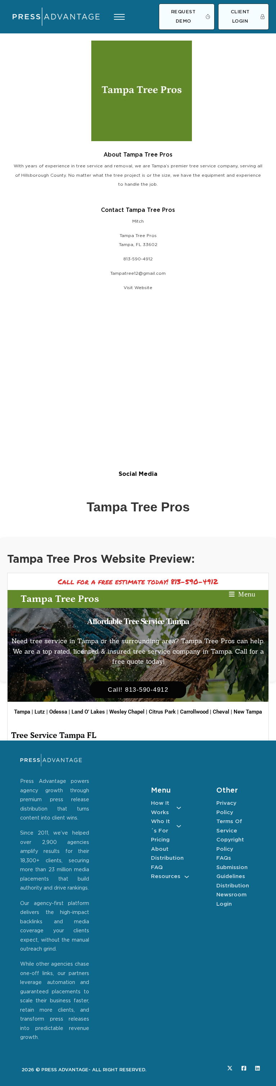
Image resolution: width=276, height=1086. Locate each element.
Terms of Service (229, 826)
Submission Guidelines (231, 872)
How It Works (160, 808)
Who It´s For (160, 826)
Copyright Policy (230, 844)
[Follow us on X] (230, 1068)
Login (224, 904)
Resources (165, 876)
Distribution (166, 858)
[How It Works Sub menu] (178, 808)
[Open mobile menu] (119, 17)
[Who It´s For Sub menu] (178, 826)
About (160, 849)
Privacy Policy (226, 808)
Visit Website (138, 288)
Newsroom (231, 894)
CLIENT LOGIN (240, 16)
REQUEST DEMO (183, 16)
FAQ (157, 867)
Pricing (160, 839)
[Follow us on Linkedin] (257, 1068)
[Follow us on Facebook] (244, 1068)
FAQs (223, 858)
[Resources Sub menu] (186, 877)
